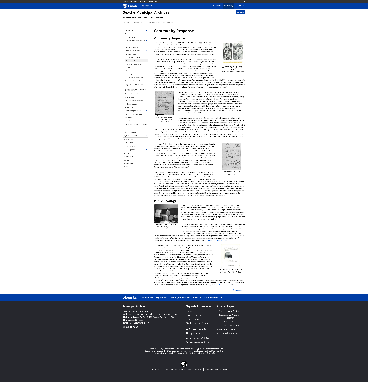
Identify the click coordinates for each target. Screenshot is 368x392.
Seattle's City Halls (130, 132)
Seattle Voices (128, 143)
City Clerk (240, 12)
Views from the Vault (214, 297)
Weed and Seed (130, 37)
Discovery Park (129, 44)
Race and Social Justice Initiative (135, 40)
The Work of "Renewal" (133, 57)
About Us (130, 297)
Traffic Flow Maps (130, 121)
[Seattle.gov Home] (124, 22)
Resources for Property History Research (229, 316)
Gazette (197, 297)
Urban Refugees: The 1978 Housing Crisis (136, 125)
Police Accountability (131, 47)
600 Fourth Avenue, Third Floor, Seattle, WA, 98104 (154, 314)
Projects (128, 71)
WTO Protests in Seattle (229, 321)
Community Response (133, 61)
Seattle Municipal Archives (146, 12)
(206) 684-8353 (136, 320)
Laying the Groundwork (133, 54)
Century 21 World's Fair (229, 325)
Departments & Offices (199, 338)
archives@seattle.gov (139, 322)
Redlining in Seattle (131, 104)
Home (129, 22)
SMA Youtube (128, 167)
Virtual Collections (129, 139)
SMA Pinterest (128, 163)
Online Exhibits (152, 22)
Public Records (192, 319)
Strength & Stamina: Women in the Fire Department (136, 89)
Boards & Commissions (199, 342)
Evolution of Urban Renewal (134, 64)
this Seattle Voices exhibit (223, 285)
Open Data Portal (193, 315)
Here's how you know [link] (150, 1)
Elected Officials (193, 311)
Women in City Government (133, 114)
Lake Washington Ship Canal (134, 111)
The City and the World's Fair (134, 77)
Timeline (128, 67)
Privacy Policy (168, 369)
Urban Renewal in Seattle (167, 22)
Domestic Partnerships (132, 94)
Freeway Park (129, 34)
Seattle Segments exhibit (217, 240)
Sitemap (226, 369)
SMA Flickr (127, 160)
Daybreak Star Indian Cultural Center (134, 85)
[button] (245, 1)
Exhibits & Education (157, 17)
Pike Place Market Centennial (134, 101)
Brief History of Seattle (229, 311)
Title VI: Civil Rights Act (213, 369)
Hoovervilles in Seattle (229, 333)
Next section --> (239, 290)
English (147, 6)
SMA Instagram (129, 156)
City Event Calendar (198, 329)
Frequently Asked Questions (153, 297)
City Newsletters (196, 333)
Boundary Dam (129, 117)
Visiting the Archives (180, 297)
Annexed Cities (129, 107)
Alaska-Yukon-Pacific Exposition (135, 129)
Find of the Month (129, 146)
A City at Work (129, 97)
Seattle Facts (142, 17)
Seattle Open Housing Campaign (135, 81)
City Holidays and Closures (197, 323)
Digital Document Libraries (132, 136)
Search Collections (129, 17)
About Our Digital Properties (150, 369)
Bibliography (130, 74)
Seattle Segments (129, 150)
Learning (126, 153)
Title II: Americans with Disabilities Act (188, 369)
